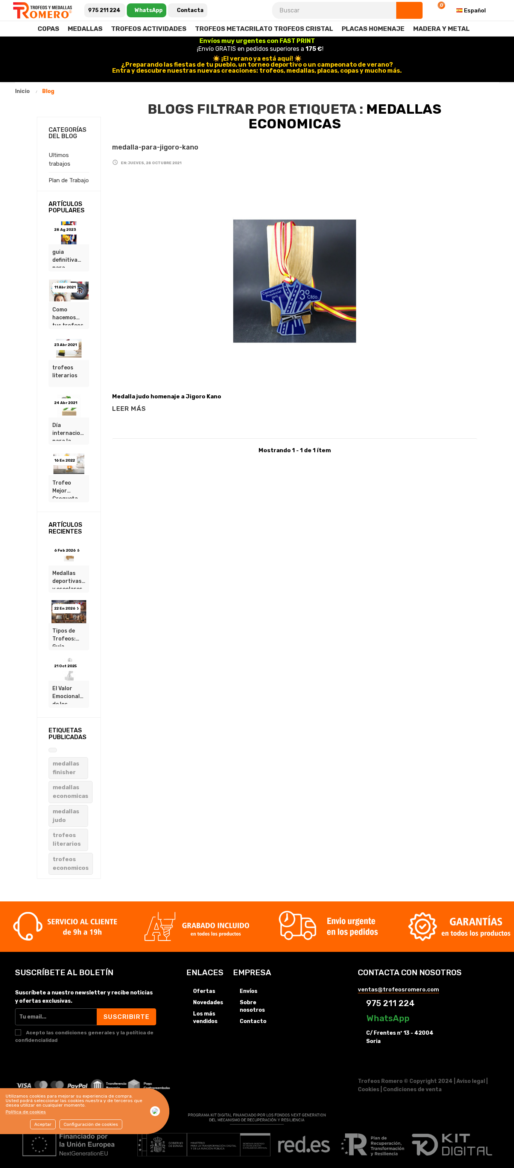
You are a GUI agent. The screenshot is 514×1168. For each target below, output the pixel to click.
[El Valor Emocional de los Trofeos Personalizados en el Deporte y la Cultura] (69, 669)
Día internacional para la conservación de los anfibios (70, 431)
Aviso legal (470, 1081)
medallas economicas (70, 791)
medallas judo (66, 815)
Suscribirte (126, 1016)
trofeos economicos (71, 863)
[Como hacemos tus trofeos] (69, 290)
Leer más (129, 408)
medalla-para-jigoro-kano (155, 147)
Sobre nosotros (252, 1006)
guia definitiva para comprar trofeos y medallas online (65, 258)
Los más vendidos (205, 1018)
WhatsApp (387, 1018)
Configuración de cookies (91, 1124)
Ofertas (204, 991)
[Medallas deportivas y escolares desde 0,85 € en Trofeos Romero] (69, 553)
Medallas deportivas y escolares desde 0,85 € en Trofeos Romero (67, 579)
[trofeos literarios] (69, 348)
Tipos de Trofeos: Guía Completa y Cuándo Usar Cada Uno (67, 637)
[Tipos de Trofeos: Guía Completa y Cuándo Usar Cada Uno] (69, 611)
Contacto (253, 1021)
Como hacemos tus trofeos (68, 315)
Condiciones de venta (412, 1089)
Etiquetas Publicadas (68, 734)
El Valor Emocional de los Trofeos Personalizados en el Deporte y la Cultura (70, 694)
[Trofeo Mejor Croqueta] (69, 463)
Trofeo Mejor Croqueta (65, 489)
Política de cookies (26, 1112)
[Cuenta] (418, 10)
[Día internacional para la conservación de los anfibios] (69, 405)
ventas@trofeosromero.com (398, 989)
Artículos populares (67, 207)
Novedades (208, 1002)
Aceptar (43, 1124)
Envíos (248, 991)
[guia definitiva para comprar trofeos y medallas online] (69, 232)
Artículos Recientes (65, 528)
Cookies (368, 1089)
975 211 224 (389, 1003)
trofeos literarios (65, 371)
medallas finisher (66, 768)
